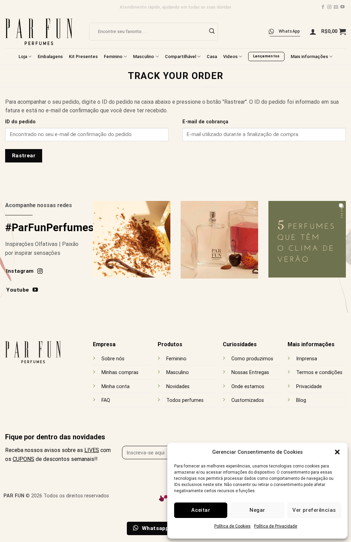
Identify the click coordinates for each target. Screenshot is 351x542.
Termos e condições (319, 372)
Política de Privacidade (275, 526)
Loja (23, 56)
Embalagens (50, 56)
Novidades (178, 386)
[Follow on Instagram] (329, 7)
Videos (230, 56)
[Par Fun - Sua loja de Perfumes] (42, 31)
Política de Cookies (232, 526)
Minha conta (115, 386)
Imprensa (306, 359)
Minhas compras (119, 372)
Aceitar (200, 510)
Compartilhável (180, 56)
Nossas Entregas (250, 372)
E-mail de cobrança (205, 122)
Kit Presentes (83, 56)
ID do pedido (20, 122)
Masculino (143, 56)
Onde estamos (247, 386)
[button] (337, 452)
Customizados (247, 400)
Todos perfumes (185, 400)
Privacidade (309, 386)
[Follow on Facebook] (323, 7)
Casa (212, 56)
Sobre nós (112, 359)
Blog (301, 400)
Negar (257, 510)
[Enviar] (212, 31)
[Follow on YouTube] (342, 7)
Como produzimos (252, 359)
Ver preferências (314, 510)
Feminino (113, 56)
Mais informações (309, 56)
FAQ (105, 400)
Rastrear (24, 156)
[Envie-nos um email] (336, 7)
